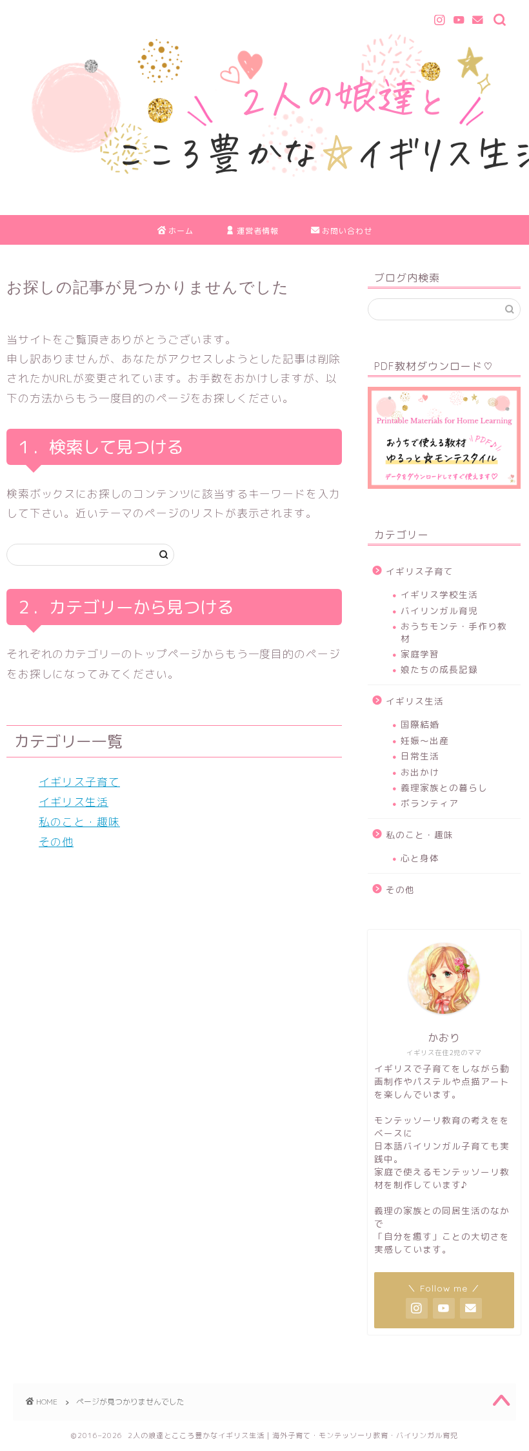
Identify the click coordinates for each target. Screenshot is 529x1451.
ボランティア (430, 803)
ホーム (181, 231)
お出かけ (420, 772)
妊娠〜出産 (425, 740)
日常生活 (420, 756)
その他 (56, 841)
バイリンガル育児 (439, 610)
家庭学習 (420, 654)
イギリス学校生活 (439, 594)
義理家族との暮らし (444, 787)
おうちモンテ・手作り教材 (454, 632)
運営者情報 (258, 231)
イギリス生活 (73, 801)
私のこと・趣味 (79, 821)
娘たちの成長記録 (439, 669)
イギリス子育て (79, 781)
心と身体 (420, 858)
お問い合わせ (347, 231)
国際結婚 (420, 724)
